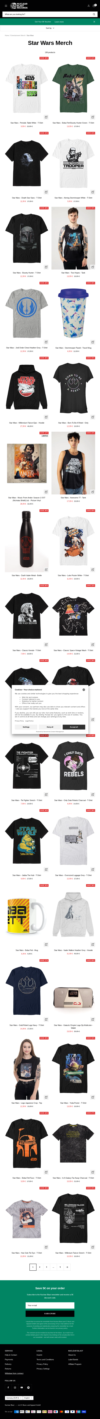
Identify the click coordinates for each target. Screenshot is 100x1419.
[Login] (89, 6)
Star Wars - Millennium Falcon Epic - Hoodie (26, 423)
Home (7, 35)
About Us (72, 1355)
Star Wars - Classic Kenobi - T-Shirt (27, 650)
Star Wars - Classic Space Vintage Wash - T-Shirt (73, 650)
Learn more (59, 22)
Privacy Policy (42, 1364)
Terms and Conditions (45, 1359)
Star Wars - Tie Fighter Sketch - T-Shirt (26, 800)
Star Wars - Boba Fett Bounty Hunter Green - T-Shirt (73, 123)
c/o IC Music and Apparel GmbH (29, 1405)
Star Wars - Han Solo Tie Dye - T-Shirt (27, 1253)
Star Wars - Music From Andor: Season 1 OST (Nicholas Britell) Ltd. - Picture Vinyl (26, 499)
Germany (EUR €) (12, 1398)
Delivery (8, 1364)
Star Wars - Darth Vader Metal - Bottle (27, 575)
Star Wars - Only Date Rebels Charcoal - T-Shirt (73, 800)
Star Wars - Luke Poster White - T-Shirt (73, 575)
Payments (9, 1359)
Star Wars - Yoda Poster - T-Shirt (73, 1103)
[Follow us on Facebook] (8, 1387)
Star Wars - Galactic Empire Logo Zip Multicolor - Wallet (73, 1026)
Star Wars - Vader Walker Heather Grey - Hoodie (73, 950)
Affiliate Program (74, 1364)
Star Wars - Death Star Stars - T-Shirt (27, 198)
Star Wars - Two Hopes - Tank (73, 273)
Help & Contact (11, 1355)
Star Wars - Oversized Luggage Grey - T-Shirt (73, 875)
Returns (8, 1369)
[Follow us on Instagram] (15, 1387)
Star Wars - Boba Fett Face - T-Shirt (26, 1178)
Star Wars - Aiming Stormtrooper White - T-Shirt (73, 198)
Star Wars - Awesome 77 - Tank (73, 498)
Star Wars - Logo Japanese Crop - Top (26, 1103)
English (27, 1398)
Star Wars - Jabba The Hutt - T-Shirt (26, 875)
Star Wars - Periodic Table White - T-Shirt (26, 123)
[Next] (67, 1267)
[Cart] (94, 6)
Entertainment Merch (17, 35)
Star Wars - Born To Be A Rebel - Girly (73, 423)
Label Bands (73, 1359)
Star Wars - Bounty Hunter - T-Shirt (27, 273)
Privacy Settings (43, 1369)
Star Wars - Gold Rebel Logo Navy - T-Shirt (27, 1025)
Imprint (39, 1355)
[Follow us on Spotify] (28, 1387)
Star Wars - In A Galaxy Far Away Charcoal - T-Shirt (73, 1178)
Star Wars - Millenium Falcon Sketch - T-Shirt (73, 1253)
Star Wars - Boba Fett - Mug (27, 950)
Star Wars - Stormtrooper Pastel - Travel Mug (73, 348)
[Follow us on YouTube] (21, 1387)
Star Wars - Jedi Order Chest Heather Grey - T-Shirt (26, 348)
